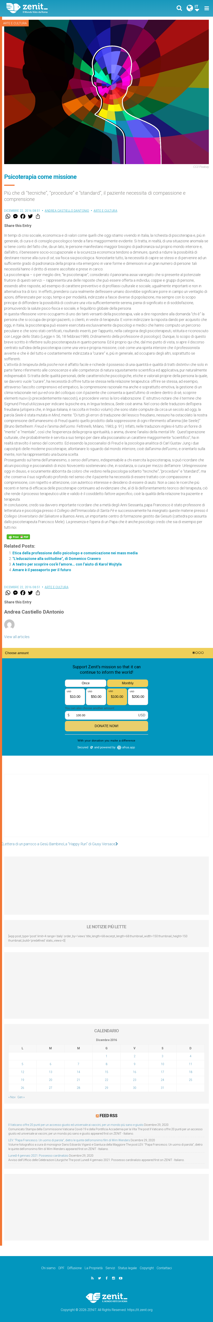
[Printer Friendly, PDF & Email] (18, 536)
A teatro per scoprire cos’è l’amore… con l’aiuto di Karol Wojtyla (67, 564)
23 (134, 1080)
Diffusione (74, 1268)
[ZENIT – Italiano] (59, 8)
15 (106, 1072)
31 (162, 1087)
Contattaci (164, 1268)
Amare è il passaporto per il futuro (41, 570)
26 (22, 1087)
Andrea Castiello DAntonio (67, 210)
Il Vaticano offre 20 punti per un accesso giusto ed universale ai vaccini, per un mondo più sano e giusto (76, 1124)
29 (106, 1087)
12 (22, 1072)
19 (22, 1080)
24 (162, 1080)
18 (190, 1072)
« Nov (12, 1097)
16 (134, 1072)
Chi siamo (48, 1268)
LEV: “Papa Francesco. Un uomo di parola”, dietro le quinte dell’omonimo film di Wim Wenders (69, 1140)
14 (78, 1072)
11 (190, 1064)
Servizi (110, 1268)
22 (106, 1080)
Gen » (21, 1097)
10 (162, 1064)
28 (78, 1087)
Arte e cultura (15, 23)
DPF (61, 1268)
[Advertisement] (106, 810)
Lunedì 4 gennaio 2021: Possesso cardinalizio (38, 1155)
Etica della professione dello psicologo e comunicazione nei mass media (75, 553)
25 (190, 1080)
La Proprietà (94, 1268)
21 (78, 1080)
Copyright (147, 1268)
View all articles (17, 637)
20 (50, 1080)
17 (162, 1072)
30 (134, 1087)
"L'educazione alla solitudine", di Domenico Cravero (56, 558)
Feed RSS (108, 1115)
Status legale (127, 1268)
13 (50, 1072)
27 (50, 1087)
